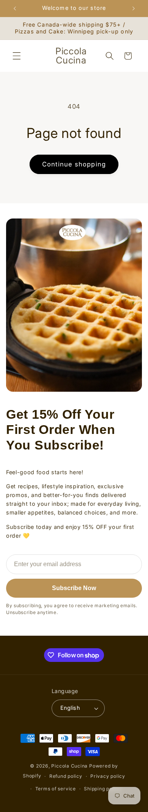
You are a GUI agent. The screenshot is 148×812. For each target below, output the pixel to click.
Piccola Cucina (70, 766)
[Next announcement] (133, 8)
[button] (17, 56)
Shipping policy (102, 788)
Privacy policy (107, 776)
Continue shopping (74, 164)
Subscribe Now (74, 588)
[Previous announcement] (14, 8)
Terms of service (55, 788)
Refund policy (65, 776)
